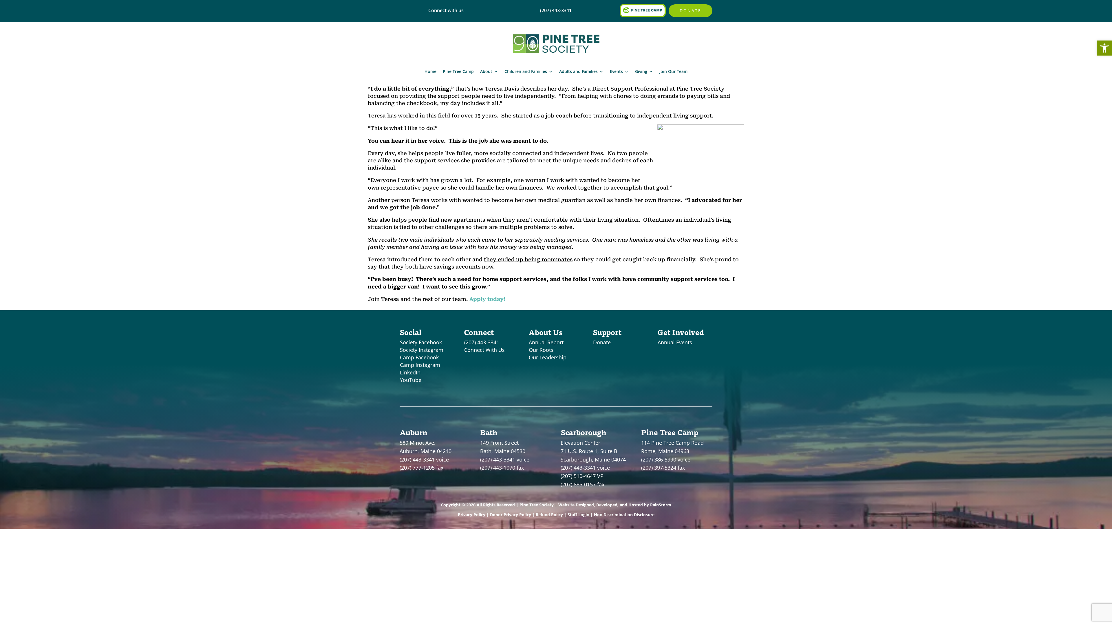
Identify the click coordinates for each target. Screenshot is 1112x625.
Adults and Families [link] (578, 71)
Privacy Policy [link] (471, 514)
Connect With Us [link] (484, 349)
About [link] (486, 71)
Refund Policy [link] (549, 514)
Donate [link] (690, 10)
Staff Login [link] (578, 514)
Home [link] (430, 71)
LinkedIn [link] (410, 372)
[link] (1104, 48)
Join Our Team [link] (673, 71)
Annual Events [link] (675, 342)
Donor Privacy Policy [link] (510, 514)
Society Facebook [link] (421, 342)
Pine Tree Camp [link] (458, 71)
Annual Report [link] (546, 342)
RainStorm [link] (660, 505)
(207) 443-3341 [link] (481, 342)
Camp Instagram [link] (420, 364)
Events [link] (616, 71)
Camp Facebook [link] (419, 357)
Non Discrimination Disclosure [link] (624, 514)
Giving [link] (641, 71)
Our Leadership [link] (547, 357)
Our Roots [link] (541, 349)
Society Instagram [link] (421, 349)
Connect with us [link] (446, 10)
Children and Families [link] (525, 71)
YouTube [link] (410, 379)
